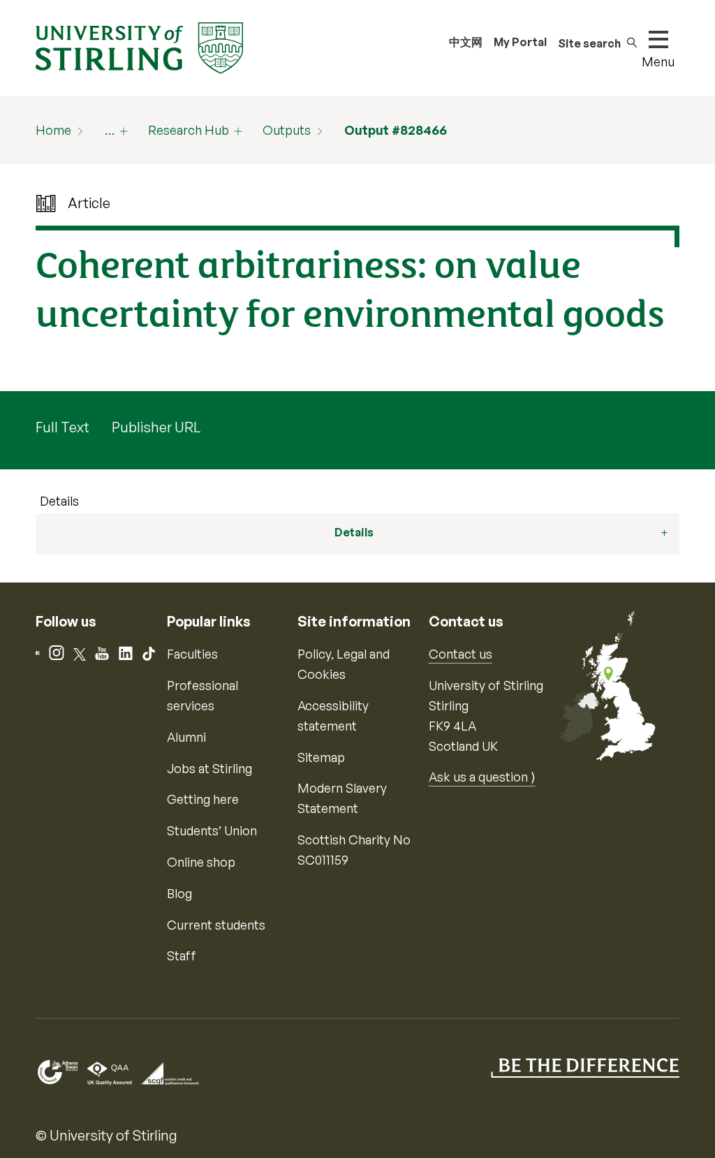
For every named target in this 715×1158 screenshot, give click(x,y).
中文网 (465, 42)
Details (59, 500)
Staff (181, 955)
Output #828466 (395, 130)
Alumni (186, 737)
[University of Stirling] (139, 46)
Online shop (201, 862)
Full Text (62, 427)
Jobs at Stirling (209, 768)
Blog (179, 893)
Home (53, 130)
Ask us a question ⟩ (482, 776)
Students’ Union (212, 830)
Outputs (287, 130)
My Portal (520, 42)
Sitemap (321, 757)
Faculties (192, 653)
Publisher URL (156, 427)
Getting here (203, 799)
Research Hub (188, 130)
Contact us (460, 653)
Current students (216, 924)
